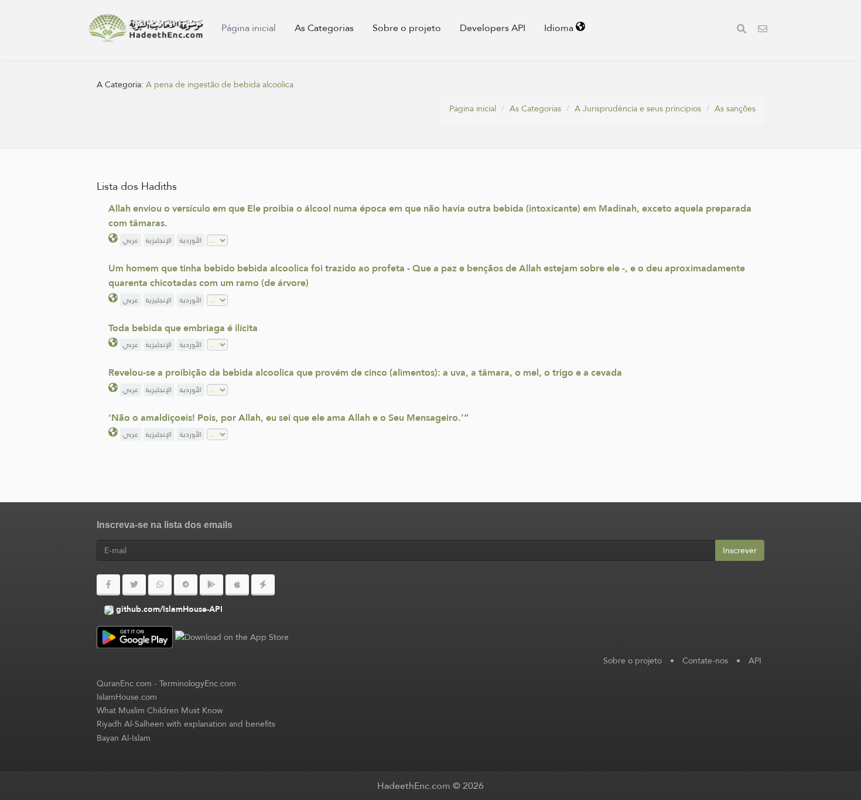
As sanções (735, 108)
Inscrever (740, 550)
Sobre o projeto (407, 27)
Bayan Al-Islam (124, 737)
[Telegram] (185, 584)
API (755, 660)
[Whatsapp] (160, 584)
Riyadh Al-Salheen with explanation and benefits (186, 723)
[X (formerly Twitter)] (134, 584)
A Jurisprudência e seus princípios (638, 108)
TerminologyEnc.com (197, 683)
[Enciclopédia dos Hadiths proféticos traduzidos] (146, 28)
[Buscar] (741, 30)
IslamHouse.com (127, 696)
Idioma (560, 27)
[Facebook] (108, 584)
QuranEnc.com (124, 683)
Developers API (492, 27)
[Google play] (211, 584)
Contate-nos (705, 660)
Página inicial (248, 27)
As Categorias (324, 27)
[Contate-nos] (762, 30)
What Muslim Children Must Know (160, 710)
